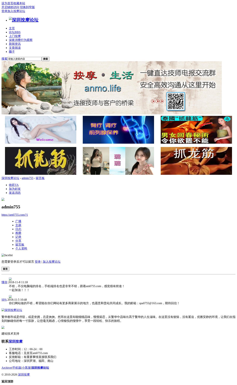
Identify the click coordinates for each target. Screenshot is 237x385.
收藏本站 (19, 3)
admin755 (27, 178)
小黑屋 (26, 367)
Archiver (6, 367)
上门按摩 (15, 36)
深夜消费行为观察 (21, 40)
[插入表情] (7, 255)
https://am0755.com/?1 (14, 214)
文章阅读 (15, 47)
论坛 (15, 32)
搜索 (4, 58)
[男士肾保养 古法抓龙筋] (196, 173)
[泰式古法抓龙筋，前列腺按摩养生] (196, 142)
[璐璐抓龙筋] (118, 173)
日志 (18, 229)
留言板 (40, 178)
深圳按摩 (16, 341)
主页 (12, 28)
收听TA (14, 184)
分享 (18, 240)
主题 (18, 225)
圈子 (12, 51)
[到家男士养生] (118, 142)
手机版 (16, 367)
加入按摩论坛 (16, 11)
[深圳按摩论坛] (24, 19)
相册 (18, 232)
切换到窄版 (27, 7)
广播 (18, 221)
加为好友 (15, 188)
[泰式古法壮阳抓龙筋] (40, 173)
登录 (4, 11)
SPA (4, 299)
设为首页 (7, 3)
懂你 (4, 282)
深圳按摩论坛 (10, 178)
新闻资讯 (15, 43)
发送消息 (15, 192)
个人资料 (21, 248)
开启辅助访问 (10, 7)
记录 (18, 236)
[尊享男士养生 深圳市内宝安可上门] (40, 142)
